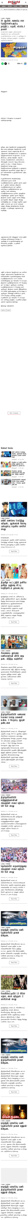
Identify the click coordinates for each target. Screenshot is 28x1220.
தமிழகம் (4, 6)
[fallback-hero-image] (6, 454)
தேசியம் (10, 6)
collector (8, 310)
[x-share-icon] (5, 64)
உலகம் (15, 6)
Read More (14, 551)
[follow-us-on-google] (25, 64)
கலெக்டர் (3, 310)
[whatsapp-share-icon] (2, 64)
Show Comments (14, 413)
